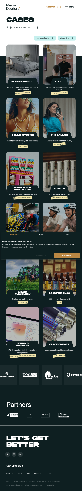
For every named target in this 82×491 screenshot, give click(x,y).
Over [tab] (68, 234)
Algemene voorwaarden (33, 485)
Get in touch (52, 7)
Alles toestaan (67, 255)
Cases (19, 473)
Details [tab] (41, 234)
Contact (48, 473)
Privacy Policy (49, 485)
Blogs (28, 473)
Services (9, 473)
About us (37, 473)
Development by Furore (14, 485)
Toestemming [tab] (14, 234)
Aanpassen (39, 255)
